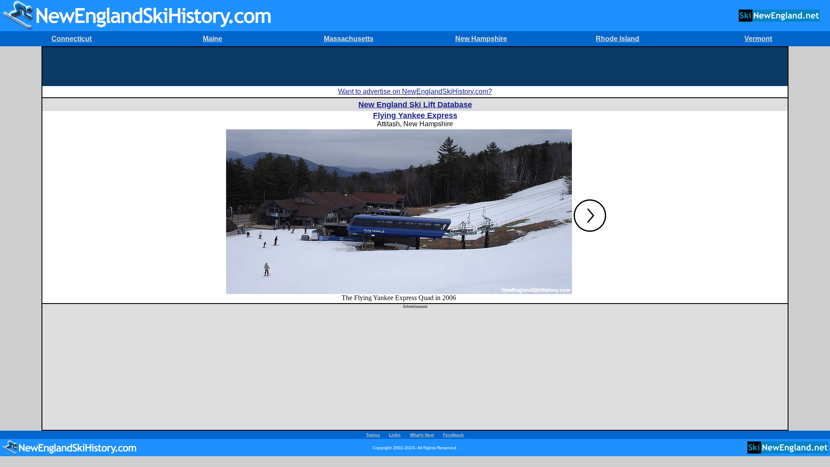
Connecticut (71, 38)
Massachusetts (349, 38)
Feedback (453, 434)
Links (395, 434)
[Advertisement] (415, 66)
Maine (212, 38)
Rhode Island (617, 38)
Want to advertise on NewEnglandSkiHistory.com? (415, 91)
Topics (373, 434)
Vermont (758, 38)
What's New (422, 434)
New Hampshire (481, 38)
